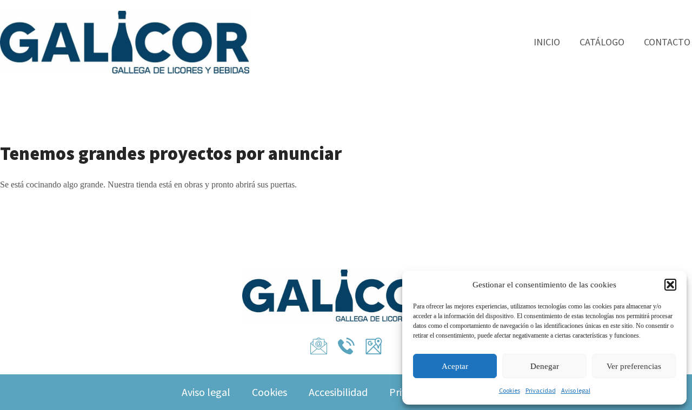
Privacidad (540, 390)
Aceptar (455, 366)
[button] (670, 284)
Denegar (544, 366)
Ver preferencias (634, 366)
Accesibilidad (338, 392)
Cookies (509, 390)
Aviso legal (575, 390)
